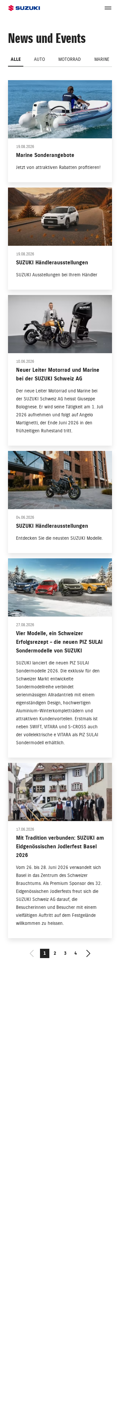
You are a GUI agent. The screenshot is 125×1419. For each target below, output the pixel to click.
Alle (16, 59)
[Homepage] (24, 8)
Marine (101, 59)
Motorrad (69, 59)
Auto (39, 59)
